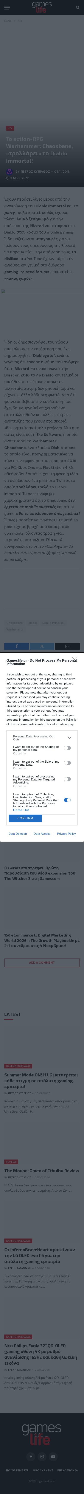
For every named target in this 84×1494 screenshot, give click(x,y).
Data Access (42, 833)
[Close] (76, 661)
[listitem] (42, 738)
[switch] (67, 748)
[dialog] (42, 747)
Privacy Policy (66, 833)
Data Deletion (17, 833)
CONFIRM (25, 818)
